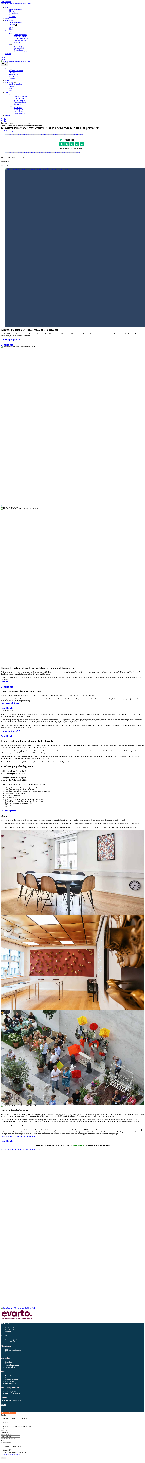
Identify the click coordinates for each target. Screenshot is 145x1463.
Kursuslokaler (9, 1380)
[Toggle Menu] (11, 9)
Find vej (8, 1366)
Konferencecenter (11, 1385)
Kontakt (4, 1338)
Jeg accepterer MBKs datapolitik (16, 1454)
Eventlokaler (9, 1383)
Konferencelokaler (11, 1381)
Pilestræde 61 (9, 1330)
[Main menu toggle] (4, 66)
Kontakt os (8, 1364)
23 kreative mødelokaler (13, 1352)
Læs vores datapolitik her (11, 1456)
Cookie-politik (10, 1369)
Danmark (8, 1334)
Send (3, 1460)
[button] (72, 59)
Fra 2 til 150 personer (12, 1354)
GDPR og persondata (12, 1368)
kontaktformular (78, 1147)
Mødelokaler (9, 1378)
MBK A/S (5, 1326)
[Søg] (29, 125)
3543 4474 (12, 1344)
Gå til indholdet (6, 4)
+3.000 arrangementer (12, 1395)
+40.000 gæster (10, 1393)
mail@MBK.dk (15, 1342)
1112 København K (11, 1332)
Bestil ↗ (3, 61)
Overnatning (9, 1356)
